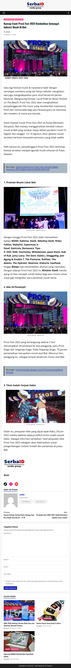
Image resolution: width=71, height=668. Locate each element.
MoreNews (38, 666)
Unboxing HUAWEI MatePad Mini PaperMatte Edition (18, 655)
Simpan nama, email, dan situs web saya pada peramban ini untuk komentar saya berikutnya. (34, 582)
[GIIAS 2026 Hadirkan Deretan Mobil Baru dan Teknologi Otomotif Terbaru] (19, 610)
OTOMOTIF (9, 618)
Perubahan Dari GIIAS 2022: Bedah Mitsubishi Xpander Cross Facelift (51, 515)
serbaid (7, 32)
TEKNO (40, 618)
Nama (6, 560)
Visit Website (25, 502)
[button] (4, 13)
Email (6, 567)
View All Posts (40, 502)
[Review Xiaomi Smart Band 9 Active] (51, 610)
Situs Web (7, 574)
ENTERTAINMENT (9, 19)
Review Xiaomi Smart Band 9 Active (48, 623)
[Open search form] (68, 13)
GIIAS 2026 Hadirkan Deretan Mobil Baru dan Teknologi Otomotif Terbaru (19, 624)
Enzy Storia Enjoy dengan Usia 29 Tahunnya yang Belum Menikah (34, 370)
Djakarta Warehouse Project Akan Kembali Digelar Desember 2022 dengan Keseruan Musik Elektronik (32, 168)
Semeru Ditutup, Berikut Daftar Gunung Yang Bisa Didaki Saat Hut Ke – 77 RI (19, 515)
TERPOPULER (19, 19)
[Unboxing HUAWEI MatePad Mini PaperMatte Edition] (19, 641)
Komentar (8, 533)
